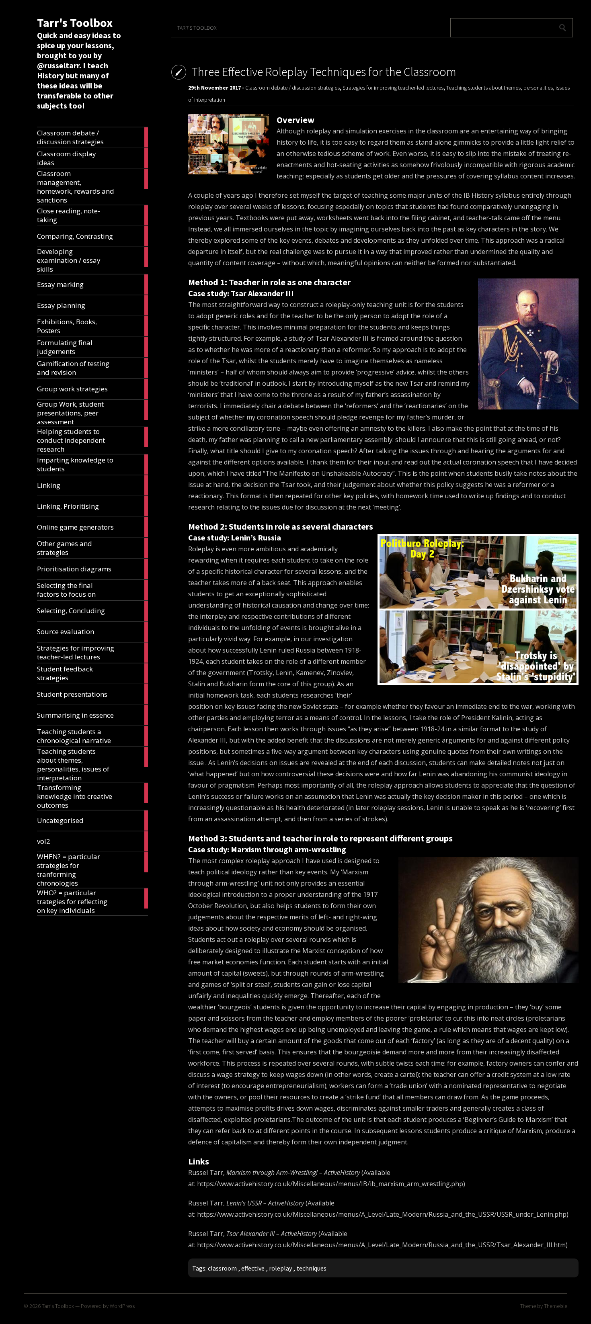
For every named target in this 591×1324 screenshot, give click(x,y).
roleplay (280, 1268)
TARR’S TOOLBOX (197, 27)
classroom (222, 1268)
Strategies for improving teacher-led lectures (393, 87)
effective (253, 1268)
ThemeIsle (555, 1306)
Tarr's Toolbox (75, 22)
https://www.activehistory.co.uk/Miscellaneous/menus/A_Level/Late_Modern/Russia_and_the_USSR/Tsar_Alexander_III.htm (381, 1244)
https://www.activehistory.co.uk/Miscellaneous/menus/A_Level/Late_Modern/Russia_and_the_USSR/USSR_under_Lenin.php (381, 1214)
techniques (311, 1268)
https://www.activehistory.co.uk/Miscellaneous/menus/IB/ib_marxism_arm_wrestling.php (330, 1183)
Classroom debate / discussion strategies (292, 87)
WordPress (122, 1306)
